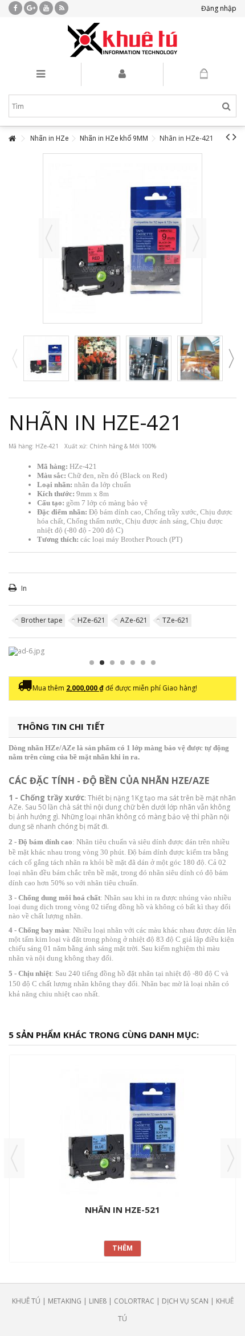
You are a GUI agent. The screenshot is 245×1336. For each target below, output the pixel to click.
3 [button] (112, 662)
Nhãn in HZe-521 (122, 1209)
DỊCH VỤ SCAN (185, 1301)
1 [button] (91, 662)
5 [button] (132, 662)
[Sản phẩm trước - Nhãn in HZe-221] (228, 137)
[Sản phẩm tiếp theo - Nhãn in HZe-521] (234, 137)
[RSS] (61, 8)
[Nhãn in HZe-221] (97, 358)
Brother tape (42, 620)
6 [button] (143, 662)
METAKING (64, 1301)
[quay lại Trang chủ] (12, 139)
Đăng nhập (217, 8)
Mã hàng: (21, 446)
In (23, 588)
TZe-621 (175, 620)
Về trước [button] (49, 238)
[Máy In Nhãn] (122, 40)
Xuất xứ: (76, 446)
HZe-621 (91, 620)
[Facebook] (15, 8)
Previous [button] (14, 358)
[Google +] (31, 8)
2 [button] (102, 662)
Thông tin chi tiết (61, 726)
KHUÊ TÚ (26, 1301)
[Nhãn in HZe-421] (46, 358)
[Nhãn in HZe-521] (122, 1131)
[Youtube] (46, 8)
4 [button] (122, 662)
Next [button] (230, 358)
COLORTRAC (134, 1301)
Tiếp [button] (196, 238)
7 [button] (153, 662)
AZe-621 (134, 620)
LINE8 (98, 1301)
